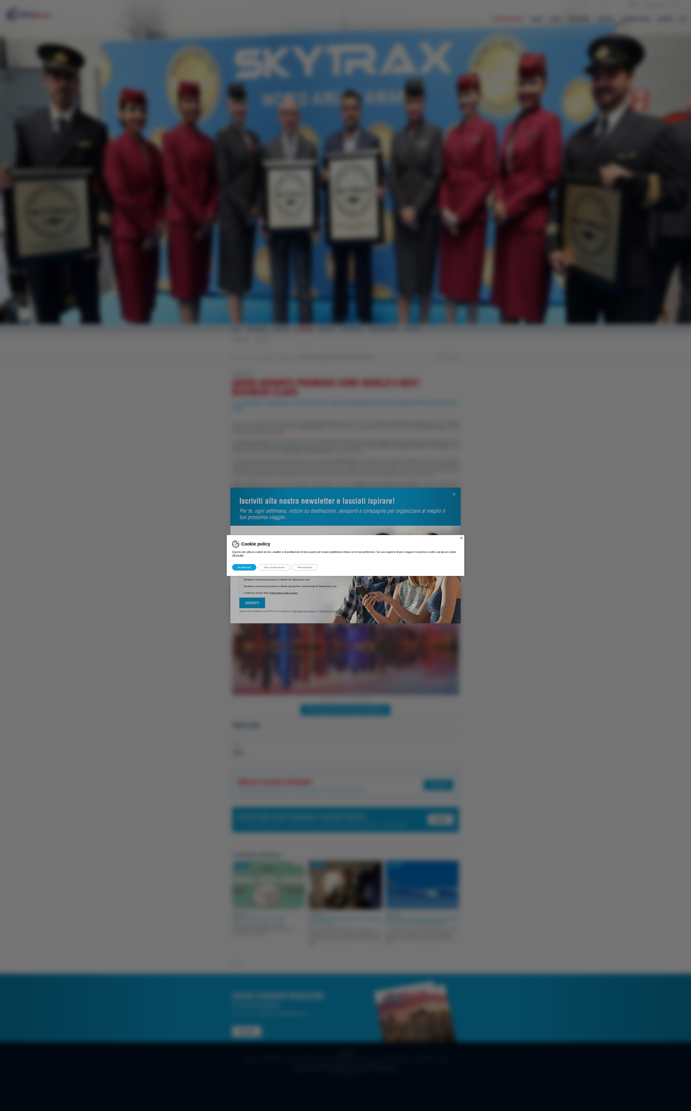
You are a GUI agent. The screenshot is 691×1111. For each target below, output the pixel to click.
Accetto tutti (244, 567)
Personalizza (305, 567)
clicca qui (237, 555)
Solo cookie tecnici (274, 567)
